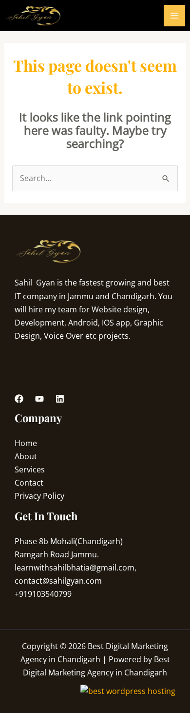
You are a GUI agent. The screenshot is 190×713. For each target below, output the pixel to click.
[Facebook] (19, 398)
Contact (29, 482)
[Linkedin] (60, 398)
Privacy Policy (39, 495)
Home (26, 443)
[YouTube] (39, 398)
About (26, 456)
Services (30, 469)
